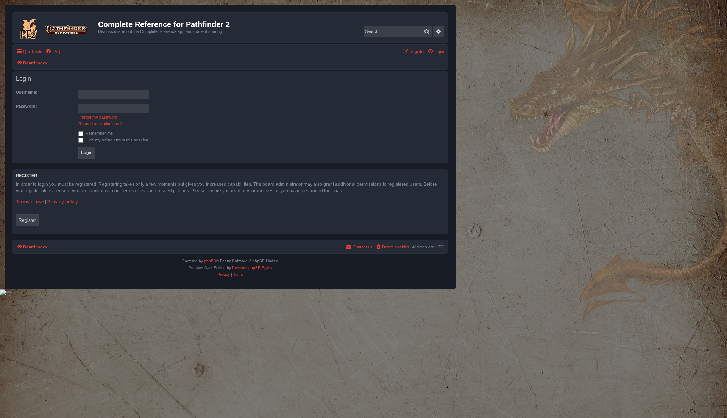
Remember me (98, 133)
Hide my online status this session (116, 140)
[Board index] (56, 27)
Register (27, 220)
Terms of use (30, 201)
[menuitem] (53, 51)
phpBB (210, 261)
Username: (26, 92)
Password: (26, 106)
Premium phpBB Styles (252, 268)
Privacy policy (62, 201)
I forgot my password (97, 117)
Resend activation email (100, 123)
